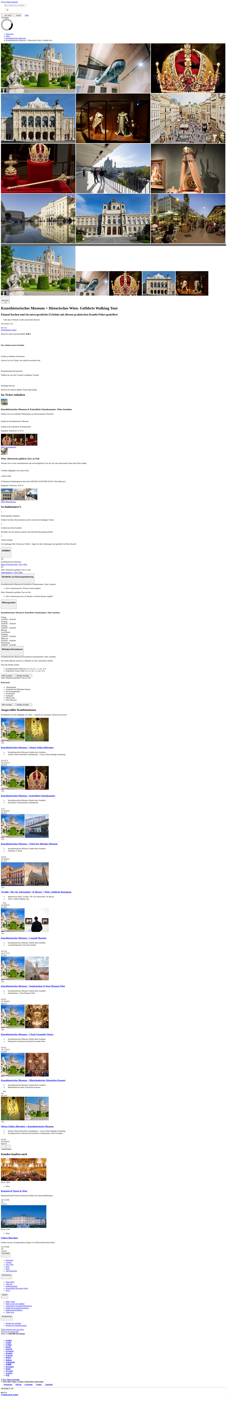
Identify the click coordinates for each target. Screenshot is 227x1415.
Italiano (9, 1360)
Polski (8, 1369)
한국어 (8, 1358)
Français (9, 1355)
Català (8, 1343)
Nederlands (10, 1362)
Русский (9, 1371)
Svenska (9, 1373)
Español (9, 1353)
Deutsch (9, 1349)
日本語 (8, 1364)
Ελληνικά (9, 1351)
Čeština (9, 1345)
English (9, 1340)
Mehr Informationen (8, 447)
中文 (7, 1375)
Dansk (8, 1347)
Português (10, 1367)
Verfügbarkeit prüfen (8, 330)
